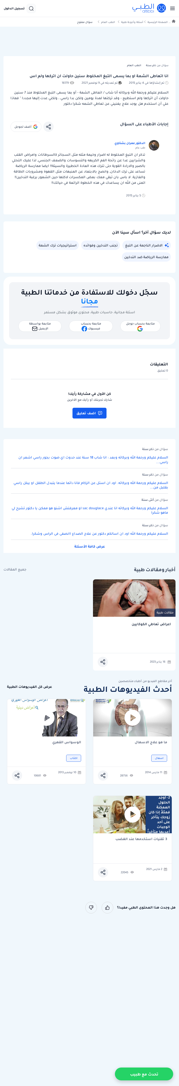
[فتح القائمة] (171, 8)
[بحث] (31, 8)
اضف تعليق (86, 413)
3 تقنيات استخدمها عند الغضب (141, 839)
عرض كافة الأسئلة (89, 546)
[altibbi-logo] (149, 8)
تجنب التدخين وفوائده (100, 245)
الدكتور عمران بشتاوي (129, 143)
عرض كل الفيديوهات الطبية (29, 687)
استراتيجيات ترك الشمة (57, 245)
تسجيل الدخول (14, 8)
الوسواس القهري (66, 742)
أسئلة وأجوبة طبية (132, 22)
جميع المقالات (14, 569)
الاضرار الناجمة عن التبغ (143, 245)
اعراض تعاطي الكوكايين (151, 624)
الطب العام (108, 22)
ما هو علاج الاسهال (151, 742)
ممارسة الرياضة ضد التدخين (146, 257)
